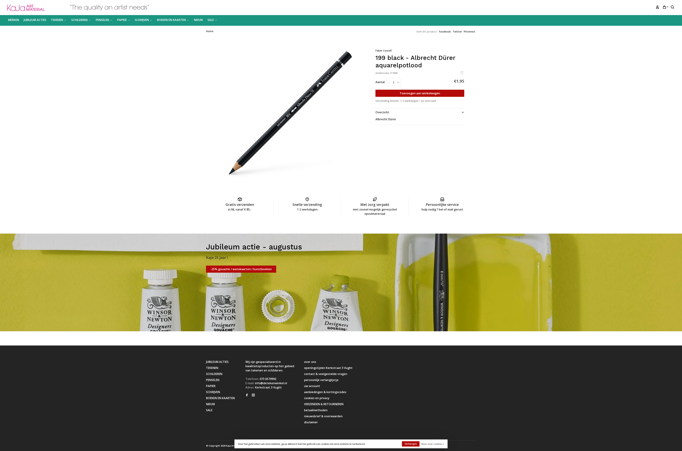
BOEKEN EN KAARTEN (171, 20)
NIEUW (198, 20)
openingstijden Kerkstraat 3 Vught (328, 368)
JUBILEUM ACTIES (35, 20)
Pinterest (469, 31)
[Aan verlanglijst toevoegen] (462, 73)
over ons (310, 362)
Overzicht (382, 112)
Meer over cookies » (432, 443)
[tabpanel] (290, 113)
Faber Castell (383, 50)
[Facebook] (246, 395)
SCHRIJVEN (142, 20)
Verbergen (411, 443)
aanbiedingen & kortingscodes (325, 392)
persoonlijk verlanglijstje (321, 380)
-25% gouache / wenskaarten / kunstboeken (241, 269)
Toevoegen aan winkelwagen (420, 93)
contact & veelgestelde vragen (325, 374)
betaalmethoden (316, 410)
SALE (210, 20)
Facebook (445, 31)
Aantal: (380, 82)
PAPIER (122, 20)
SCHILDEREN (79, 20)
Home (209, 31)
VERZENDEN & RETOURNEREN (323, 404)
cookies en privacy (316, 398)
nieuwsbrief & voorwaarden (323, 416)
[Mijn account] (658, 7)
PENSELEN (102, 20)
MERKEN (13, 20)
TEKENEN (57, 20)
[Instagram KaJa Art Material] (253, 395)
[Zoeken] (673, 7)
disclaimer (311, 422)
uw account (312, 386)
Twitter (457, 31)
